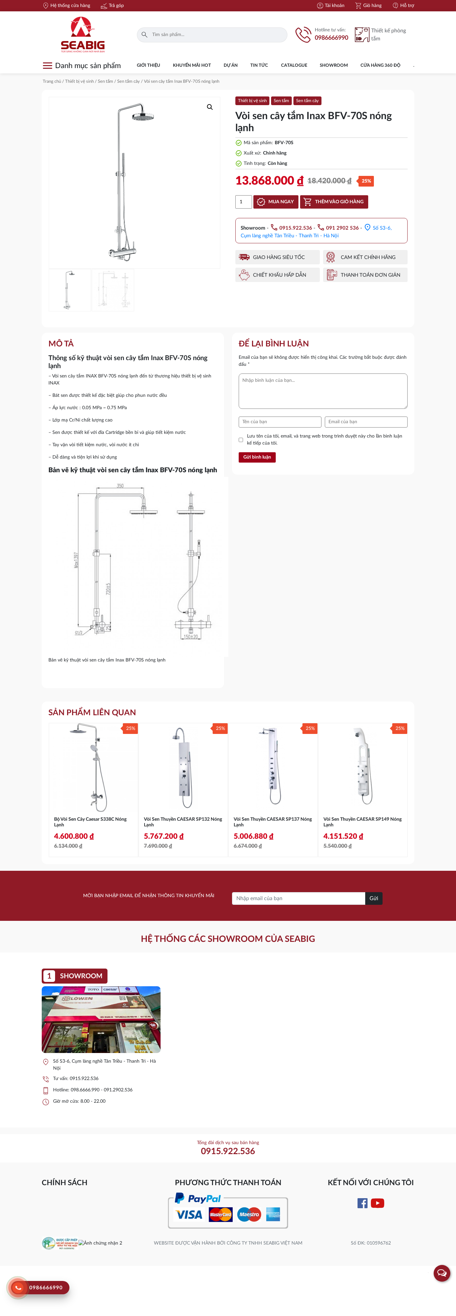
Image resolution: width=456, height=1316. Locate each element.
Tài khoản (330, 5)
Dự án (231, 65)
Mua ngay (281, 202)
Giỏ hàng (368, 5)
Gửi (374, 898)
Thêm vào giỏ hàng (339, 202)
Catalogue (294, 65)
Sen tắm (105, 81)
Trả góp (112, 5)
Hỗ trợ (403, 5)
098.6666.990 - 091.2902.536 (102, 1090)
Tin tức (259, 65)
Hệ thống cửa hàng (66, 5)
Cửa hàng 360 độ (381, 65)
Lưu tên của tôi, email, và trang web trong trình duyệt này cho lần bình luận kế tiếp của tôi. (324, 440)
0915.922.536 (84, 1078)
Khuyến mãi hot (192, 65)
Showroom (334, 65)
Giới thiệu (148, 65)
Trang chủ (52, 81)
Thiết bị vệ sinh (79, 81)
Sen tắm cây (128, 81)
